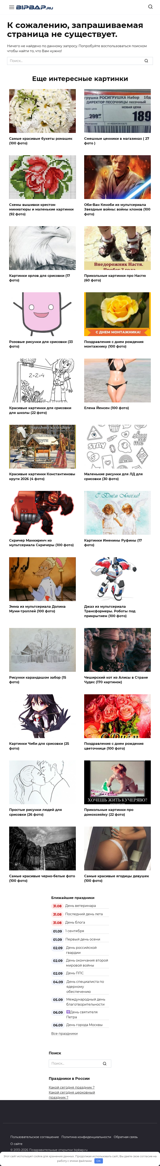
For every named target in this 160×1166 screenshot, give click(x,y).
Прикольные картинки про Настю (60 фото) (115, 278)
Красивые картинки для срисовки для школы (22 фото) (40, 410)
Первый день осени (82, 939)
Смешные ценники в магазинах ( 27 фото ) (116, 140)
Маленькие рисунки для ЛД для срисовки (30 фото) (113, 476)
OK (98, 1160)
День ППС (75, 973)
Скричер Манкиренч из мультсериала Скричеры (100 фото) (41, 542)
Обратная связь (126, 1137)
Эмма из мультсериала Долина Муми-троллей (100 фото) (37, 609)
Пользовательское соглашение (34, 1137)
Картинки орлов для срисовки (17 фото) (39, 278)
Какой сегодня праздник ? (72, 1087)
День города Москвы (84, 1025)
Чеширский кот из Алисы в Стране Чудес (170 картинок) (116, 679)
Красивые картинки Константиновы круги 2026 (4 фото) (42, 476)
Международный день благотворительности (85, 1001)
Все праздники (64, 1034)
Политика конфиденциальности (86, 1137)
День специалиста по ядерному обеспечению (85, 987)
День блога (75, 922)
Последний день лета (84, 914)
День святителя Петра (82, 1014)
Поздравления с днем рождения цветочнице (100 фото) (114, 746)
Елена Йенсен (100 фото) (106, 408)
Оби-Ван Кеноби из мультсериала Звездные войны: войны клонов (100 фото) (117, 209)
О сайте (16, 1144)
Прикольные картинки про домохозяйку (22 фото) (108, 812)
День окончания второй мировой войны (87, 962)
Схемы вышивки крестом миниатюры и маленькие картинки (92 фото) (41, 209)
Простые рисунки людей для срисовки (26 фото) (35, 812)
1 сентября (74, 931)
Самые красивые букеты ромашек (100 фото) (40, 140)
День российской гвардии (81, 950)
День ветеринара (80, 906)
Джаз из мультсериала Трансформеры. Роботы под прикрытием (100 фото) (109, 611)
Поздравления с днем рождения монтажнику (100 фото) (114, 344)
